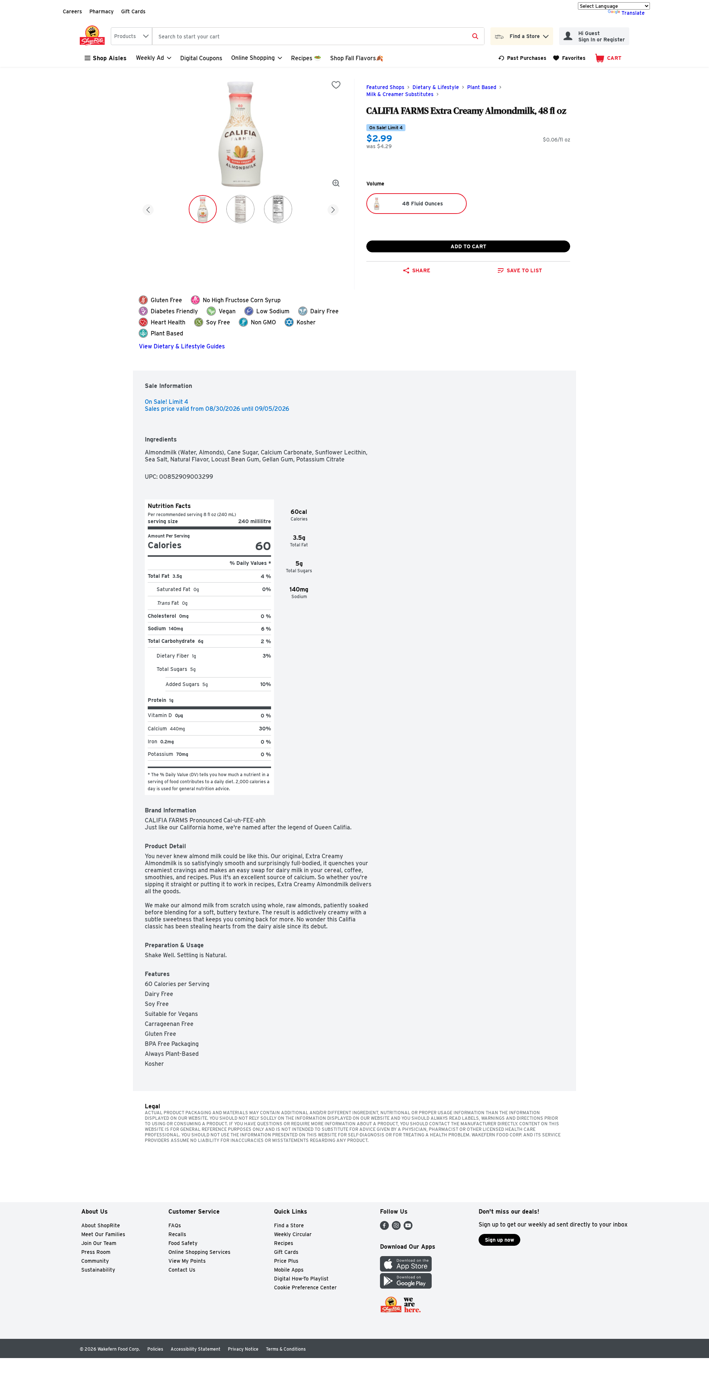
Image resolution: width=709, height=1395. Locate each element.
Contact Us (181, 1270)
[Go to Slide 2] (240, 209)
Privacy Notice (243, 1349)
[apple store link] (406, 1269)
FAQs (174, 1225)
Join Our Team (98, 1243)
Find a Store (289, 1225)
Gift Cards (133, 11)
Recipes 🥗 (306, 58)
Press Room (95, 1252)
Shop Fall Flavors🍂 (356, 58)
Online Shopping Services (199, 1252)
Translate (633, 13)
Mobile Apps (289, 1270)
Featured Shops (385, 87)
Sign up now (499, 1240)
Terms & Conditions (286, 1349)
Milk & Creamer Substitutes (400, 94)
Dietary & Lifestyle (435, 87)
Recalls (177, 1234)
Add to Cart (468, 246)
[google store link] (406, 1286)
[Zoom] (336, 183)
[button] (546, 34)
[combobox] (131, 36)
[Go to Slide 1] (202, 209)
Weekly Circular (293, 1234)
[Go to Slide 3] (278, 209)
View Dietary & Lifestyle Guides (182, 346)
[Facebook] (384, 1227)
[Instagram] (396, 1227)
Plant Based (481, 87)
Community (95, 1261)
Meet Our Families (103, 1234)
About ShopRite (100, 1225)
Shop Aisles (110, 58)
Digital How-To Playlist (301, 1279)
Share (421, 270)
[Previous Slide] (148, 209)
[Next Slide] (333, 209)
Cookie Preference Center (305, 1287)
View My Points (187, 1261)
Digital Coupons (201, 58)
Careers (72, 11)
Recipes (283, 1243)
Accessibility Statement (195, 1349)
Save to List (524, 270)
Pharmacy (101, 11)
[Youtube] (408, 1227)
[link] (522, 58)
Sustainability (98, 1270)
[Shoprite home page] (94, 36)
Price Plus (286, 1261)
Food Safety (183, 1243)
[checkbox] (336, 85)
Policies (155, 1349)
